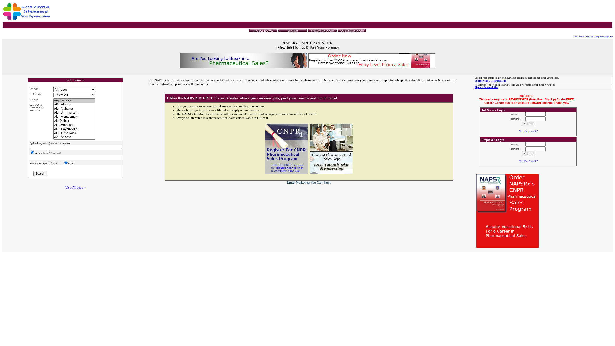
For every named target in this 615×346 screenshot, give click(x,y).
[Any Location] (74, 101)
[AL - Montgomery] (74, 117)
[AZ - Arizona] (74, 137)
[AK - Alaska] (74, 105)
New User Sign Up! (528, 131)
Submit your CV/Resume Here (490, 81)
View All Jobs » (75, 187)
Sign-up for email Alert (486, 87)
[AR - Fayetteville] (74, 129)
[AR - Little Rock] (74, 133)
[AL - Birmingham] (74, 113)
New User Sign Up (542, 99)
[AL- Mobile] (74, 121)
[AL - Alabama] (74, 109)
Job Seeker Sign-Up (583, 36)
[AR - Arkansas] (74, 125)
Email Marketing (298, 182)
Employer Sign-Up (604, 36)
